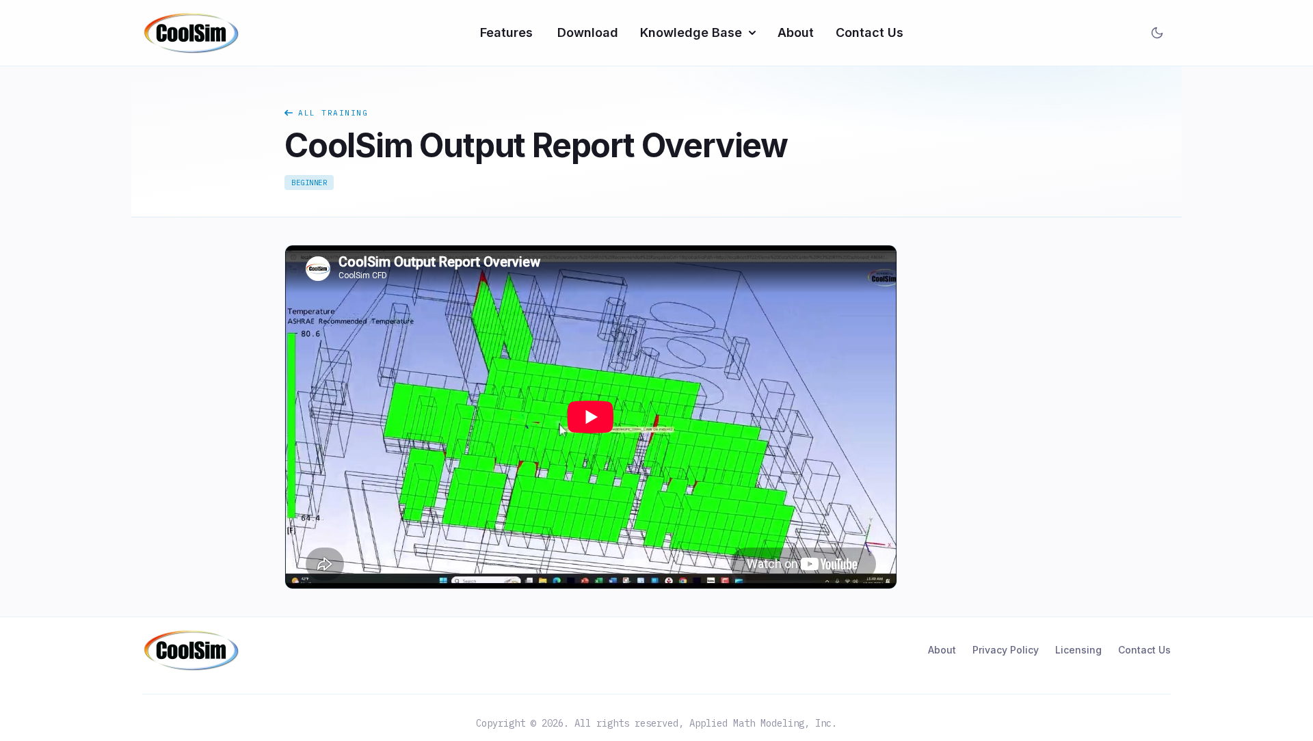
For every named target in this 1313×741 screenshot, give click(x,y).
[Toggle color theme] (1157, 32)
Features (506, 32)
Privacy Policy (1005, 650)
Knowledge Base (691, 32)
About (796, 32)
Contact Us (869, 32)
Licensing (1078, 650)
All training (333, 113)
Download (587, 32)
